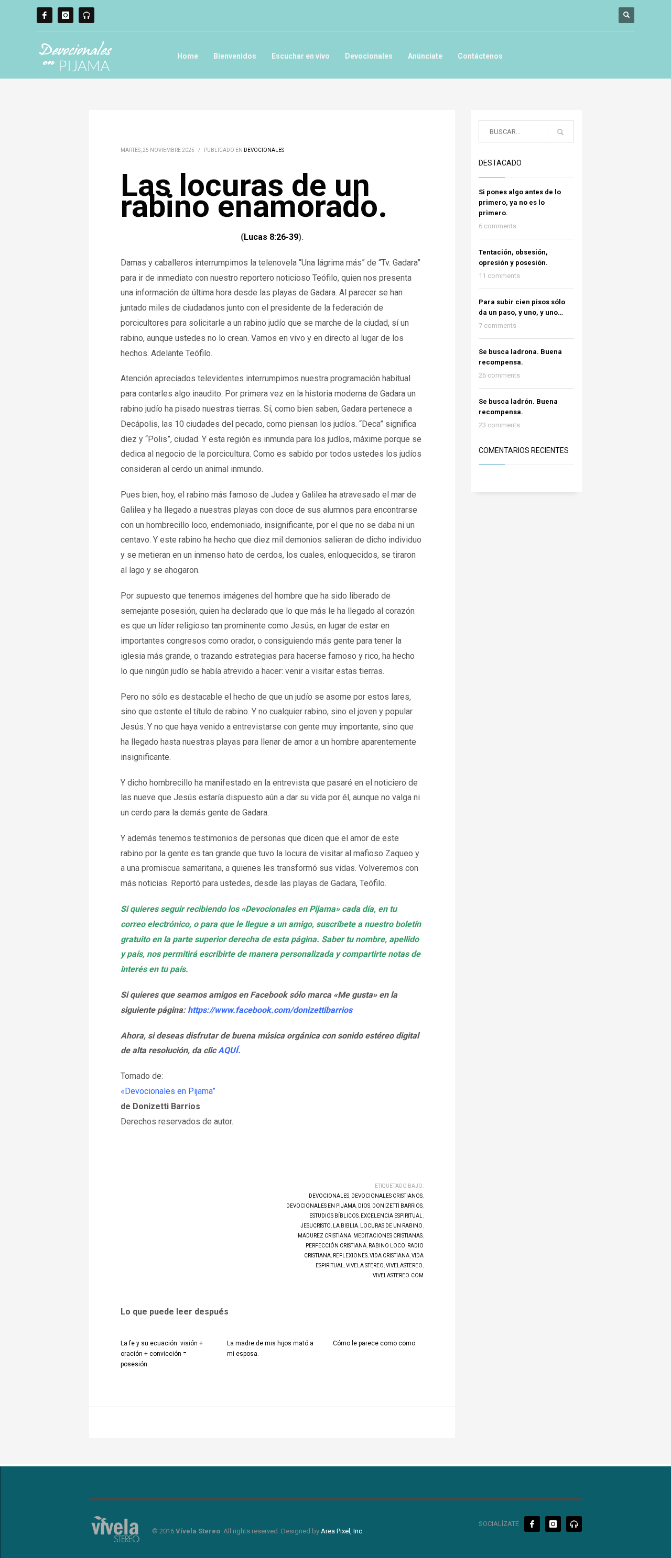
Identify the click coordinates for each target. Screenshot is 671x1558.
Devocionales (369, 56)
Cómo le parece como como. (375, 1343)
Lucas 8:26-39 (271, 237)
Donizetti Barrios (397, 1206)
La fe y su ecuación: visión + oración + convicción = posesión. (162, 1354)
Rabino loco (387, 1245)
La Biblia (345, 1226)
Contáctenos (480, 56)
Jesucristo (315, 1226)
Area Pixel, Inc (341, 1531)
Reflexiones (350, 1255)
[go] (560, 132)
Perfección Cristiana (336, 1245)
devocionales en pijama (321, 1206)
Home (187, 56)
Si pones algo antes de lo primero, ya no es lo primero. (520, 202)
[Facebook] (44, 15)
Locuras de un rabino (391, 1226)
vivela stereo (365, 1265)
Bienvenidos (234, 56)
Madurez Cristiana (324, 1236)
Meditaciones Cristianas (388, 1236)
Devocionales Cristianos (387, 1196)
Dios (364, 1206)
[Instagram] (65, 15)
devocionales (329, 1196)
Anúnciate (425, 56)
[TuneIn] (86, 15)
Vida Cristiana (389, 1255)
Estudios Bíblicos (334, 1216)
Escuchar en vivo (301, 56)
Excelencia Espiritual (392, 1216)
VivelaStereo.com (398, 1275)
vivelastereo (404, 1265)
